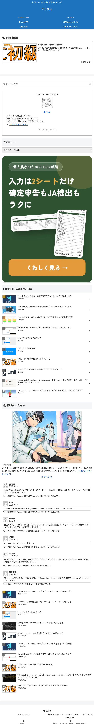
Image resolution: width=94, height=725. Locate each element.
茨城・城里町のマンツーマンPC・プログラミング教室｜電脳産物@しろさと (70, 716)
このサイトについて (18, 124)
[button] (90, 84)
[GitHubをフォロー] (47, 129)
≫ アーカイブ (47, 477)
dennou (47, 112)
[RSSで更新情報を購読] (54, 129)
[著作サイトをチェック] (39, 129)
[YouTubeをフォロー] (43, 129)
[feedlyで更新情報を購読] (50, 129)
